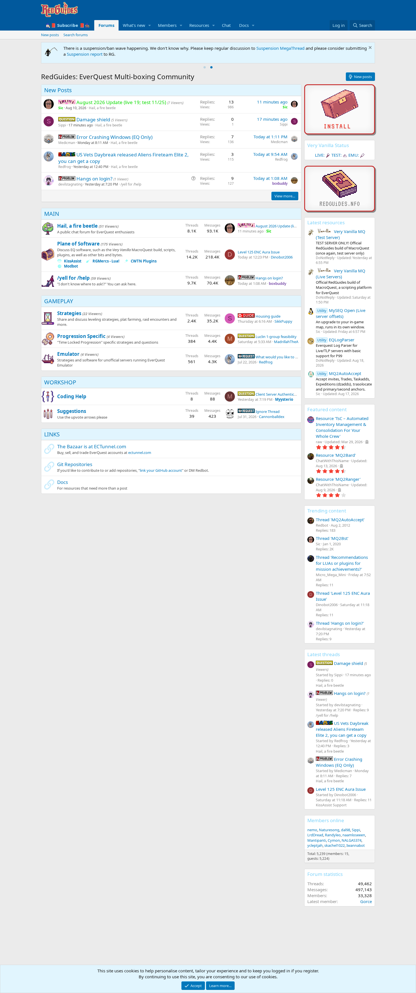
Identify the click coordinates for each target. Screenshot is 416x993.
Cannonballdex (271, 416)
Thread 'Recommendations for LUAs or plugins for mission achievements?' (342, 563)
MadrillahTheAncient (291, 341)
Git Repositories (74, 464)
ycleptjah (315, 845)
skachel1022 (334, 845)
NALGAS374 (351, 840)
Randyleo (333, 834)
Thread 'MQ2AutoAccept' (340, 519)
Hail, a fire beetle (102, 107)
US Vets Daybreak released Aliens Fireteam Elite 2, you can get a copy (342, 729)
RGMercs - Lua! (106, 261)
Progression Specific (81, 336)
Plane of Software (78, 243)
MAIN (51, 213)
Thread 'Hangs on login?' (340, 623)
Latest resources (326, 222)
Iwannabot (355, 845)
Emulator (68, 354)
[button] (150, 25)
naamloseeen (353, 834)
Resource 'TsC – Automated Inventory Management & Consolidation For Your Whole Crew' (342, 427)
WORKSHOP (60, 382)
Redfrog (64, 166)
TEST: (336, 155)
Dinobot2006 (282, 257)
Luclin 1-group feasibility (276, 336)
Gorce (366, 901)
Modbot (71, 266)
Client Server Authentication (279, 394)
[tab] (204, 67)
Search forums (75, 34)
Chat (226, 25)
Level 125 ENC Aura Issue (259, 252)
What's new (134, 25)
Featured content (327, 409)
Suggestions (71, 411)
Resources (199, 25)
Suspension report (84, 54)
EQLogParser (335, 340)
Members (167, 25)
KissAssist (73, 261)
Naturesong (329, 829)
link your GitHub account (161, 470)
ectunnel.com (139, 452)
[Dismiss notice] (369, 48)
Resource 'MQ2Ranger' (338, 479)
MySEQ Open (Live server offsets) (340, 313)
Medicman (66, 142)
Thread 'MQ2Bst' (332, 538)
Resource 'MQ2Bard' (336, 455)
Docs (244, 25)
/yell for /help (131, 184)
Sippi (62, 125)
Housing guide (267, 316)
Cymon (334, 840)
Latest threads (323, 654)
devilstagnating (70, 184)
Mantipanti (316, 840)
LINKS (52, 434)
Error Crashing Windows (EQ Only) (114, 137)
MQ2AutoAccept (339, 373)
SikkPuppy (283, 321)
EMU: (353, 155)
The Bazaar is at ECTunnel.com (91, 446)
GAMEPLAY (58, 301)
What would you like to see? (279, 356)
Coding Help (71, 396)
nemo (312, 829)
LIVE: (320, 155)
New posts (50, 34)
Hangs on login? (94, 178)
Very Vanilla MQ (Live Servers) (340, 273)
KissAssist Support (331, 804)
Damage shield (93, 119)
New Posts (58, 90)
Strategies (69, 313)
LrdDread (315, 834)
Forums (106, 25)
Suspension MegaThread (280, 48)
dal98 (345, 829)
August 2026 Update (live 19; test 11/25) (288, 226)
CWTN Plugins (143, 261)
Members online (325, 820)
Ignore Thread (267, 411)
